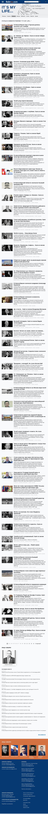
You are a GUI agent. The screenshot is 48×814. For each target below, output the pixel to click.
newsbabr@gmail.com (10, 764)
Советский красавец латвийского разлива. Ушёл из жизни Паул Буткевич (30, 220)
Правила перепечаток (27, 794)
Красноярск (21, 58)
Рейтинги (23, 16)
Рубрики (14, 16)
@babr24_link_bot (10, 763)
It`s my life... (16, 32)
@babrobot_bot (9, 795)
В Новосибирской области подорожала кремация (30, 584)
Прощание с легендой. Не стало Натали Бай (28, 363)
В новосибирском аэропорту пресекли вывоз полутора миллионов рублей (29, 156)
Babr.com (12, 2)
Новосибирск (21, 32)
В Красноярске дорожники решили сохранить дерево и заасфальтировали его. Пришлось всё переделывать (23, 716)
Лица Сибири (6, 647)
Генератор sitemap (28, 811)
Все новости (42, 734)
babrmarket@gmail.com (10, 801)
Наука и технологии (23, 293)
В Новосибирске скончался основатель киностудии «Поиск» (27, 297)
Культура (27, 44)
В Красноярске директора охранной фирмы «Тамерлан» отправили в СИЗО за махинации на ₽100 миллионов (29, 416)
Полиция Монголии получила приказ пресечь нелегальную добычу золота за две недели (20, 682)
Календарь (25, 805)
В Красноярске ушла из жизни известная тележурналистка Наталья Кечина (27, 48)
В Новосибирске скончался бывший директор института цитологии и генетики (29, 499)
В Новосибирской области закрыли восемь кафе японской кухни (15, 727)
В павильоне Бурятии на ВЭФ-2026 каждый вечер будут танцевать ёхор (16, 675)
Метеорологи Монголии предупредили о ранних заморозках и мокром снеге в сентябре (19, 720)
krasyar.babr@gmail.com (30, 776)
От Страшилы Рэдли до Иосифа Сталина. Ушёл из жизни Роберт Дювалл (29, 595)
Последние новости (7, 669)
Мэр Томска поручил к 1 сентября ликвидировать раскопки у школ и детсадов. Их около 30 (20, 689)
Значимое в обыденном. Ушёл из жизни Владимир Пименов (27, 74)
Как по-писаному (32, 553)
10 (24, 643)
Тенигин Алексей (8, 664)
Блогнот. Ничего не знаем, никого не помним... (29, 331)
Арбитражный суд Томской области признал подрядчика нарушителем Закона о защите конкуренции (22, 713)
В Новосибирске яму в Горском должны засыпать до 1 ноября (27, 25)
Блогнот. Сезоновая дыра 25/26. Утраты (27, 61)
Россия (30, 70)
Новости (32, 16)
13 (31, 643)
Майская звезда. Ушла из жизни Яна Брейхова (29, 608)
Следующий (38, 643)
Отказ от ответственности (28, 792)
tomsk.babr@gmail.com (30, 786)
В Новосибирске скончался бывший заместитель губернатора (26, 557)
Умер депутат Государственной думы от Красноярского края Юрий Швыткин (27, 473)
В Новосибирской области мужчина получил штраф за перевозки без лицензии (17, 699)
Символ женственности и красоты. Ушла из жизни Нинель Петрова (28, 525)
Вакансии (25, 800)
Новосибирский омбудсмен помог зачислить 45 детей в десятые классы (16, 696)
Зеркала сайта (26, 807)
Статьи (27, 16)
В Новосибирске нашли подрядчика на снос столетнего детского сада (16, 709)
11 (27, 643)
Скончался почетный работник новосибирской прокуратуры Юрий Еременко (29, 402)
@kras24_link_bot (29, 774)
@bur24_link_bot (29, 764)
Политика (27, 216)
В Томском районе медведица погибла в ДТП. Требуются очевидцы (15, 692)
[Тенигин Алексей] (9, 657)
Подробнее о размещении (7, 803)
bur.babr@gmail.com (29, 765)
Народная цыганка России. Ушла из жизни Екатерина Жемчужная (27, 145)
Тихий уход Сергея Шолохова (23, 101)
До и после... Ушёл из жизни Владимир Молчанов (30, 309)
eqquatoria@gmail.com (10, 796)
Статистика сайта (26, 802)
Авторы (18, 16)
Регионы (4, 16)
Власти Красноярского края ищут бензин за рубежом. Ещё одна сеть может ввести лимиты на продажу (29, 170)
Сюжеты (9, 16)
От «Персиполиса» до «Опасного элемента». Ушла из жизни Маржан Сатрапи (28, 271)
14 (33, 643)
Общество (27, 317)
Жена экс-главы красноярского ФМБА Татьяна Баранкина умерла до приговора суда (29, 486)
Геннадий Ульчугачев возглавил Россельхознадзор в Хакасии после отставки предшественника (21, 679)
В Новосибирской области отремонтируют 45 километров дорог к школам (16, 723)
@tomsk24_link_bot (30, 785)
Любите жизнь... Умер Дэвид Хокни (25, 233)
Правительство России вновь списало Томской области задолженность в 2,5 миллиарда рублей (21, 672)
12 (29, 643)
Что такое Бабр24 (26, 798)
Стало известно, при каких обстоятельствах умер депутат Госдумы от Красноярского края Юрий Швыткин (29, 459)
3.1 (8, 811)
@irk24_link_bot (29, 769)
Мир (29, 44)
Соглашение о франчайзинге (29, 796)
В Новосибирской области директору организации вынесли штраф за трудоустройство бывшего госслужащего (24, 730)
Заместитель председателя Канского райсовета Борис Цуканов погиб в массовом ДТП (29, 206)
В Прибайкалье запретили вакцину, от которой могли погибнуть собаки (16, 706)
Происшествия (17, 216)
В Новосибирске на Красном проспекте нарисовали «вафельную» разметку (17, 703)
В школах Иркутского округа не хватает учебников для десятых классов (16, 685)
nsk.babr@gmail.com (29, 781)
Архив (36, 16)
